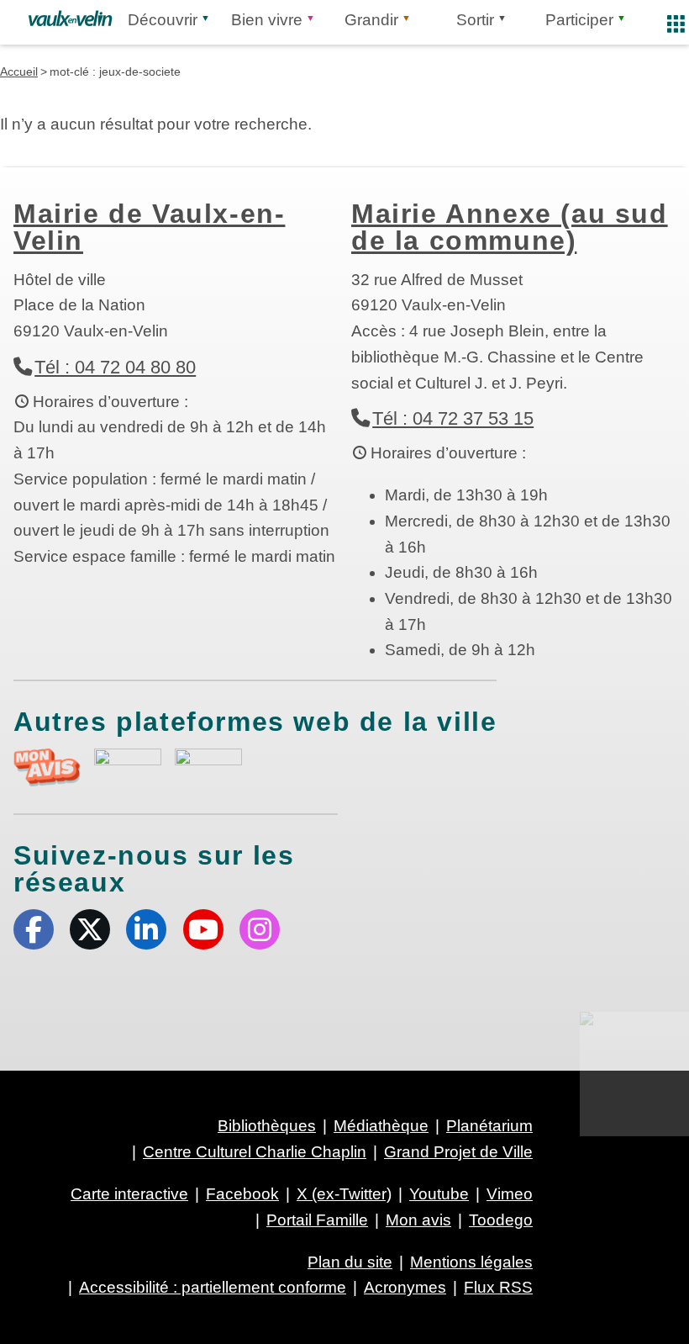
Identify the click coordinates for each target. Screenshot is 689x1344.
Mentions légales (471, 1262)
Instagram (259, 929)
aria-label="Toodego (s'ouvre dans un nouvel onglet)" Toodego (127, 765)
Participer (579, 20)
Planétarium (489, 1126)
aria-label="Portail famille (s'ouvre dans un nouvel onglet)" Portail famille (208, 765)
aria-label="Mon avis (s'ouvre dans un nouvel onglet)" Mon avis (47, 767)
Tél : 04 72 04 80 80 (115, 367)
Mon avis (418, 1220)
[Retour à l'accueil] (70, 18)
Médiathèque (381, 1126)
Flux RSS (498, 1287)
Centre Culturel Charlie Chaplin (254, 1152)
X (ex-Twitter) (90, 929)
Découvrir (162, 20)
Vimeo (510, 1194)
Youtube (203, 929)
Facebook (33, 929)
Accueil (19, 71)
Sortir (475, 20)
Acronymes (405, 1287)
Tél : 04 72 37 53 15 (453, 418)
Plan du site (350, 1262)
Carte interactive (129, 1194)
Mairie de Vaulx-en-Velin (149, 227)
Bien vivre (266, 20)
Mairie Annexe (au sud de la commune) (509, 227)
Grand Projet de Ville (458, 1152)
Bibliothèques (267, 1126)
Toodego (501, 1220)
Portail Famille (317, 1220)
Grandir (371, 20)
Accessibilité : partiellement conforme (212, 1287)
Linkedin (146, 929)
